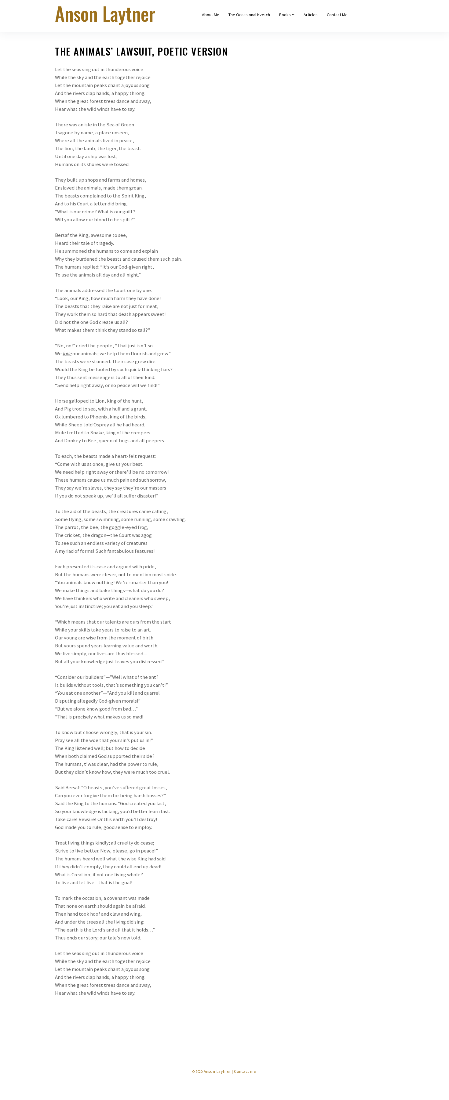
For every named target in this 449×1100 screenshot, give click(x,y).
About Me (210, 14)
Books (285, 14)
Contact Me (337, 14)
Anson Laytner (217, 1071)
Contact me (245, 1071)
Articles (311, 14)
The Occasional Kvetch (249, 14)
